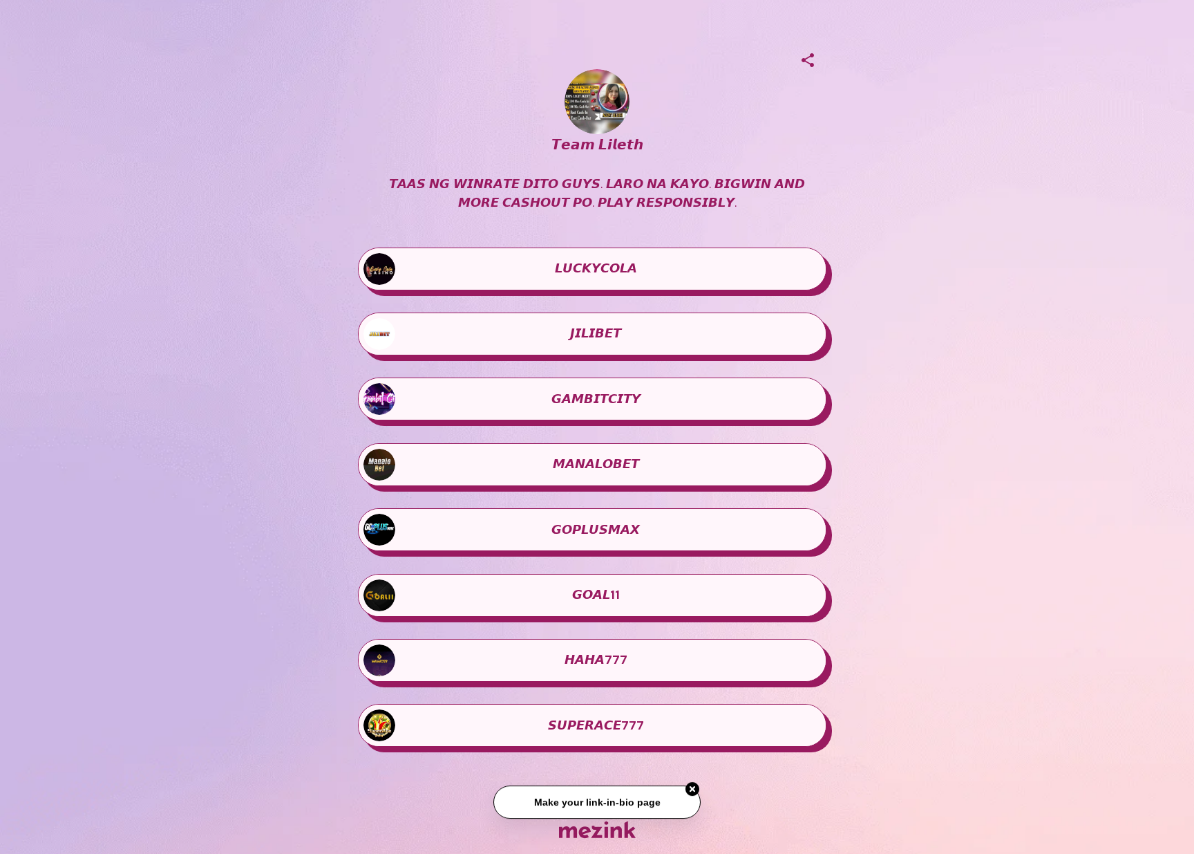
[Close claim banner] (692, 793)
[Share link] (807, 58)
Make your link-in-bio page (596, 805)
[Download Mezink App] (597, 829)
